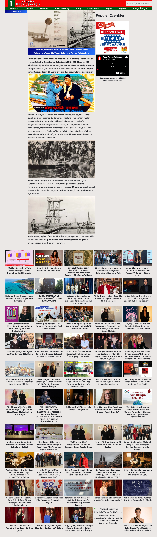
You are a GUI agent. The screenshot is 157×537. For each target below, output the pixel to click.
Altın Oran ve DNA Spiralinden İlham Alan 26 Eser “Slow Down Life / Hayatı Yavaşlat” (49, 473)
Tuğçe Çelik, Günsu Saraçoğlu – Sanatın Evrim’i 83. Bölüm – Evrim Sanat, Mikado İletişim (78, 528)
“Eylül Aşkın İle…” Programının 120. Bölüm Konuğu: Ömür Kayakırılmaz (78, 444)
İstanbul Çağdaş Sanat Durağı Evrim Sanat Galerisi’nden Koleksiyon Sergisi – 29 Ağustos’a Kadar (78, 271)
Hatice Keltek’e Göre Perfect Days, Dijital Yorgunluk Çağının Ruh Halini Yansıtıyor (137, 298)
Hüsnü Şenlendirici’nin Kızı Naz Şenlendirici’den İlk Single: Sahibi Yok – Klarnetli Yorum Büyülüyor (108, 355)
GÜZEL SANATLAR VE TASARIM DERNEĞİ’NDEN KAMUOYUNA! (49, 298)
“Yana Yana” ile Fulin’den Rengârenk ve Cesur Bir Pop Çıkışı (19, 528)
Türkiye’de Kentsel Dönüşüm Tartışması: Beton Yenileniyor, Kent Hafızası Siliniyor (19, 381)
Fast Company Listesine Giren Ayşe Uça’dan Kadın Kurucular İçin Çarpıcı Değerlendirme (19, 327)
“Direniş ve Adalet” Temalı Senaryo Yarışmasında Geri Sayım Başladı (49, 326)
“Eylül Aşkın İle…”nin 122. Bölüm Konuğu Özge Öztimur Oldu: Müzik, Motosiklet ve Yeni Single (19, 411)
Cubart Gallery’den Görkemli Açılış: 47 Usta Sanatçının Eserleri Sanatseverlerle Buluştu (137, 446)
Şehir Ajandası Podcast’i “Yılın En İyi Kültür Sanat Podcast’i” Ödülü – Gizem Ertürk (137, 272)
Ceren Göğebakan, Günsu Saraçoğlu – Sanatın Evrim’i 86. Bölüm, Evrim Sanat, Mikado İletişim (49, 383)
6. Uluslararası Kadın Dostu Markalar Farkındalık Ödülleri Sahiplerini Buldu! (19, 444)
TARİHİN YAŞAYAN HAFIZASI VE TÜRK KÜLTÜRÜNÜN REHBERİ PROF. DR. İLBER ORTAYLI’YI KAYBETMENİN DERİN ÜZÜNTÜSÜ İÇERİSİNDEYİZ (49, 414)
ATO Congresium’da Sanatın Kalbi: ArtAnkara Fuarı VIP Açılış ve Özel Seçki (138, 381)
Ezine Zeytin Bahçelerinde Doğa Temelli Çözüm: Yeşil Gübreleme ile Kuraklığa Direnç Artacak (78, 383)
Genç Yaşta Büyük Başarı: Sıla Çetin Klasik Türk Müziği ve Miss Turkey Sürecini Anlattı (138, 528)
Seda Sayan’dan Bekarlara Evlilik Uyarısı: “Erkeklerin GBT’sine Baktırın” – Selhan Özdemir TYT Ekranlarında (138, 355)
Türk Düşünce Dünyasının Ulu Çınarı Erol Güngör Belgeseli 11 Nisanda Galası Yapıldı (49, 354)
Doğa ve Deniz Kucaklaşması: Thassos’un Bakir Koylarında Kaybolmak (19, 298)
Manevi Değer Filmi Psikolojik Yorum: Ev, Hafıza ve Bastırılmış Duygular (108, 520)
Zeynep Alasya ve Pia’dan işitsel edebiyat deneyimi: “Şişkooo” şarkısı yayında (137, 326)
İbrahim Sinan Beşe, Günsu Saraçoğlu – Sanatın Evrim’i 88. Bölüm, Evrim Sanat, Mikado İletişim (108, 327)
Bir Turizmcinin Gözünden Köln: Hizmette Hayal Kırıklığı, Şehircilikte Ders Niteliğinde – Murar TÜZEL (108, 473)
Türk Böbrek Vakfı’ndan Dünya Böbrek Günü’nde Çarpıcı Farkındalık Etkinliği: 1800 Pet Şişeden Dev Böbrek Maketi (137, 412)
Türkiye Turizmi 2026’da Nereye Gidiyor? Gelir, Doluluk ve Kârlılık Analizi (19, 270)
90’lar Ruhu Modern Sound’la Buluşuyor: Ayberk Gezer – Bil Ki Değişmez (108, 298)
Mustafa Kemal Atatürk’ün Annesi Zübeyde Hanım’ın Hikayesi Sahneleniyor (108, 381)
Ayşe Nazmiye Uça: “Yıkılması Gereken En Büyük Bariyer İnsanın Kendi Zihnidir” (108, 409)
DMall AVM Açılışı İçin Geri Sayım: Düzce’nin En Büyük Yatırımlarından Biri (78, 326)
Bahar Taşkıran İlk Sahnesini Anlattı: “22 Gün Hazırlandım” (108, 499)
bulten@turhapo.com (114, 80)
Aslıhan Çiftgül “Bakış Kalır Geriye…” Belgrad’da (78, 408)
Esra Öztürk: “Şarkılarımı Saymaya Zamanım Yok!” (49, 269)
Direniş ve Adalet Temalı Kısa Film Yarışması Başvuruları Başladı (49, 500)
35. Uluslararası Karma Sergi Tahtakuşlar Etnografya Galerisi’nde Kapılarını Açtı (108, 270)
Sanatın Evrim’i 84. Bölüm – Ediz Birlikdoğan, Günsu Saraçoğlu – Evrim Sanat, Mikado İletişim (19, 501)
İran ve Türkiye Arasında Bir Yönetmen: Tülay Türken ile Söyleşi (108, 444)
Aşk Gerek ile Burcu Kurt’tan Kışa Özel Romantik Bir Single (137, 499)
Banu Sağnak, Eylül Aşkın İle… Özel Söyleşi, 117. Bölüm (49, 526)
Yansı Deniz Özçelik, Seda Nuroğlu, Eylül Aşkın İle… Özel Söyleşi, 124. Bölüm (78, 354)
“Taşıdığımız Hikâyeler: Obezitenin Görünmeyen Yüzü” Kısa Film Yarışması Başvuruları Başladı (49, 446)
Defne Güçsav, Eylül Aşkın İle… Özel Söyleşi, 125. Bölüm (19, 352)
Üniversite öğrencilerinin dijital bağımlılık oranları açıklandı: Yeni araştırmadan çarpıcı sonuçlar (78, 300)
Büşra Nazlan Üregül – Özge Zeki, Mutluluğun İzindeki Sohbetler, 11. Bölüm (78, 472)
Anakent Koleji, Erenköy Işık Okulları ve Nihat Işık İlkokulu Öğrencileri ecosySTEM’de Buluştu (19, 473)
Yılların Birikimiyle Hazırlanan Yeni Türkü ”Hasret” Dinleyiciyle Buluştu (138, 472)
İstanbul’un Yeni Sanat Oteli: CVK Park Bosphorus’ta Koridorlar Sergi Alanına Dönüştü (78, 501)
